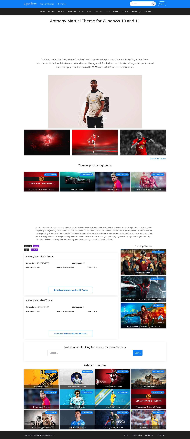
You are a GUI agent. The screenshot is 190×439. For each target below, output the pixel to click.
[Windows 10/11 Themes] (30, 3)
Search (138, 353)
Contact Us (160, 435)
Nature (61, 11)
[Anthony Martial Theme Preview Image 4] (143, 142)
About (126, 435)
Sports (36, 246)
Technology (136, 11)
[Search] (153, 4)
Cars (81, 11)
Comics (125, 11)
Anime (115, 11)
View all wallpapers (158, 158)
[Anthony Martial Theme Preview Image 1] (47, 142)
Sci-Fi (89, 11)
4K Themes (61, 4)
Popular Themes (47, 4)
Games (42, 11)
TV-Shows (98, 11)
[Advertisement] (95, 40)
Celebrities (71, 11)
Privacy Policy (137, 435)
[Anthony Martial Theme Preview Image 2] (95, 142)
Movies (51, 11)
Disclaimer (149, 435)
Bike (108, 11)
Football (34, 250)
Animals (147, 11)
